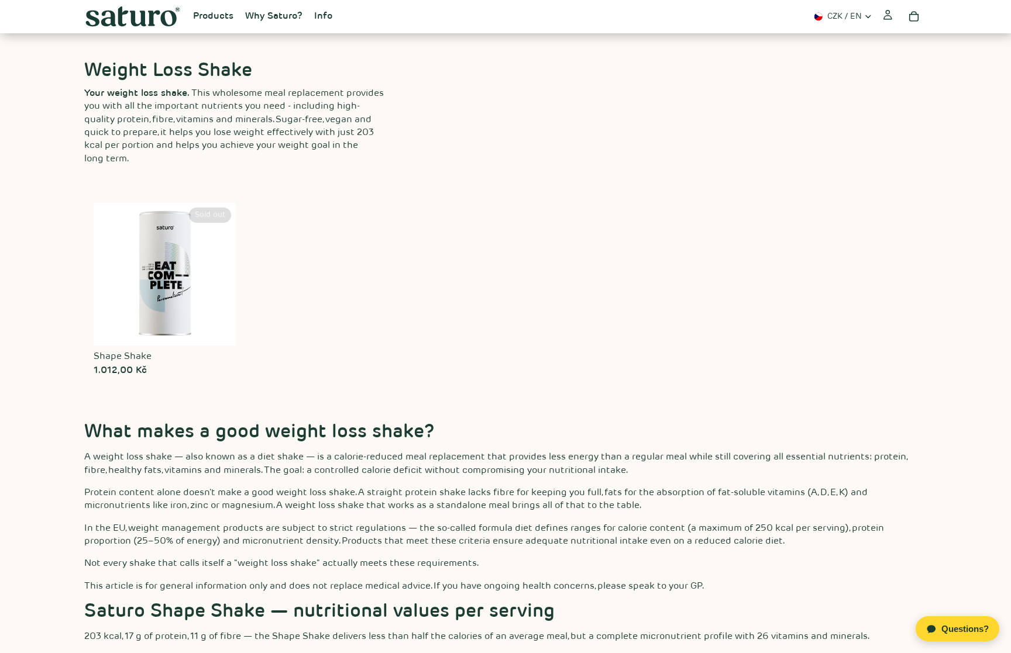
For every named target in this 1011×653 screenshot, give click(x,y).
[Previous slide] (106, 274)
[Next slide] (223, 274)
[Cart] (914, 16)
